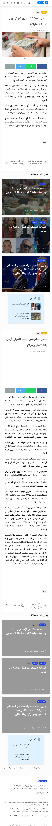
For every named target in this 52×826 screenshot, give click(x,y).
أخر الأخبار (42, 184)
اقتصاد (44, 12)
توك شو (35, 222)
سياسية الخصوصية (32, 825)
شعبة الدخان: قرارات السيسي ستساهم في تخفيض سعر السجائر (26, 768)
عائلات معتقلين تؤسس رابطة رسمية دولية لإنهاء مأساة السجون (21, 316)
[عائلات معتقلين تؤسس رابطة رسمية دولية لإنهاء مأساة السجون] (26, 197)
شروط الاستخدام (44, 825)
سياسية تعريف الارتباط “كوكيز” (17, 825)
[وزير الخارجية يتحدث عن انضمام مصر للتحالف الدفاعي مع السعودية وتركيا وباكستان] (26, 273)
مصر (38, 12)
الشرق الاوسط (41, 261)
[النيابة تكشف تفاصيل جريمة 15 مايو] (26, 235)
